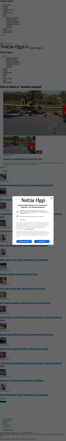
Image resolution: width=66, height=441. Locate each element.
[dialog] (33, 220)
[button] (33, 220)
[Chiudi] (51, 198)
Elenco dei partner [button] (30, 229)
